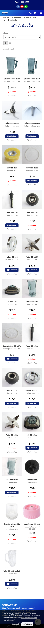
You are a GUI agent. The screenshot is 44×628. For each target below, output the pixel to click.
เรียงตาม (7, 33)
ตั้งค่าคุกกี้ (15, 624)
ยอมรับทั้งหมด (27, 624)
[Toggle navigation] (41, 12)
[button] (30, 13)
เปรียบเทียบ (13, 96)
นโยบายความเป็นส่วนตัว (29, 618)
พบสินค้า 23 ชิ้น (8, 49)
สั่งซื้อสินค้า (13, 136)
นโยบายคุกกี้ (11, 620)
